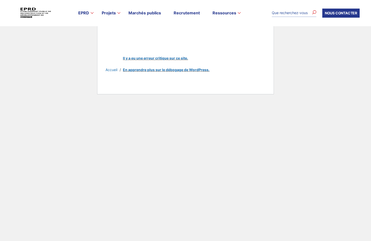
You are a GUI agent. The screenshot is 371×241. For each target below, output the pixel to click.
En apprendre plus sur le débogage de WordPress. (166, 70)
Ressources (224, 13)
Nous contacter (341, 13)
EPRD (83, 13)
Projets (109, 13)
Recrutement (187, 13)
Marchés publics (144, 13)
